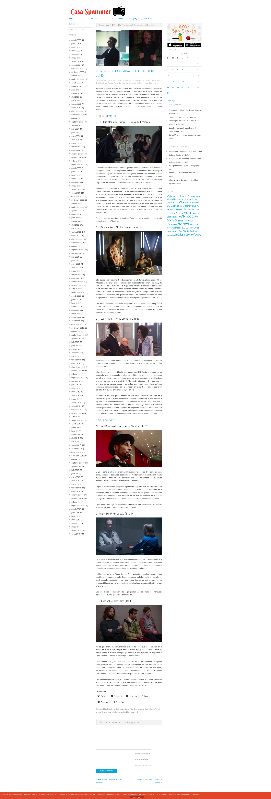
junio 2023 (75, 175)
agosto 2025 (76, 82)
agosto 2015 (76, 509)
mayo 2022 (75, 221)
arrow (169, 202)
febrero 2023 (76, 189)
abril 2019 (75, 352)
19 (178, 81)
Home (107, 25)
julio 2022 (75, 214)
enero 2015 (75, 534)
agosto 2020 (76, 296)
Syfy (137, 712)
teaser (174, 231)
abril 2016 (75, 480)
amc (179, 199)
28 (188, 87)
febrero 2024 (76, 146)
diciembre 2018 (77, 367)
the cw (182, 231)
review (189, 220)
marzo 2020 (76, 313)
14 (188, 75)
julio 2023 (75, 171)
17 (168, 81)
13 (183, 75)
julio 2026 (75, 43)
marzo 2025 (76, 100)
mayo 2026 (75, 50)
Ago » (174, 100)
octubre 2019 (76, 331)
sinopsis (178, 227)
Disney (182, 206)
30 (198, 87)
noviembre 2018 (77, 370)
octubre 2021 (76, 246)
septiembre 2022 (77, 207)
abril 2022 (75, 225)
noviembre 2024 (77, 114)
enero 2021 (75, 278)
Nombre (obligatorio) (142, 753)
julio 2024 (75, 129)
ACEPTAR (136, 797)
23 (198, 81)
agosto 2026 (76, 40)
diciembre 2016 (77, 452)
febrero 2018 (76, 402)
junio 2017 (75, 431)
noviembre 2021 (77, 242)
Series (72, 18)
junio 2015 (75, 516)
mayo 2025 (75, 93)
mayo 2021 (75, 264)
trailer (179, 234)
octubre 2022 (76, 203)
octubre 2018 (76, 374)
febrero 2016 (76, 487)
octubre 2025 (76, 75)
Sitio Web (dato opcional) (143, 765)
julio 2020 (75, 299)
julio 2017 (75, 427)
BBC (104, 709)
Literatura (148, 18)
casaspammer (101, 80)
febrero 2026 (76, 61)
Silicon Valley (153, 83)
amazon (175, 195)
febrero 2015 (76, 530)
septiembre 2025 (77, 79)
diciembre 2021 (77, 239)
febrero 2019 (76, 359)
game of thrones (176, 209)
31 (168, 93)
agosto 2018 (76, 381)
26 (178, 87)
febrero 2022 (76, 232)
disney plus (190, 205)
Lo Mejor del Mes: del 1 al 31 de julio (183, 117)
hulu (197, 209)
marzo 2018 (76, 399)
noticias (192, 215)
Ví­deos (121, 18)
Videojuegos (134, 18)
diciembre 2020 (77, 281)
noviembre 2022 (77, 200)
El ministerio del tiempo (141, 709)
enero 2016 (75, 491)
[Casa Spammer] (97, 11)
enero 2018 (75, 406)
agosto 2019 (76, 338)
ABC (169, 196)
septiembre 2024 (77, 122)
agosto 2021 (76, 253)
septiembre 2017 (77, 420)
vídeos (196, 234)
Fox (198, 206)
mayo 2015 (75, 519)
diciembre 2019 (77, 324)
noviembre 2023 (77, 157)
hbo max (191, 209)
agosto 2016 (76, 466)
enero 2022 (75, 235)
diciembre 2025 (77, 68)
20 (183, 81)
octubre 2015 (76, 502)
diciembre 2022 (77, 196)
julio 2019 (75, 342)
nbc (175, 217)
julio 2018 (75, 384)
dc (198, 202)
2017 (113, 25)
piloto (112, 472)
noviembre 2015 (77, 498)
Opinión (108, 18)
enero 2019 (75, 363)
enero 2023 (75, 193)
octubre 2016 (76, 459)
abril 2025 (75, 97)
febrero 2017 (76, 445)
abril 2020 (75, 310)
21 (188, 81)
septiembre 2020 (77, 292)
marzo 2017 (76, 441)
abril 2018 (75, 395)
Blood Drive (137, 80)
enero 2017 (75, 448)
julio (119, 25)
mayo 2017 (75, 434)
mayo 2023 (75, 178)
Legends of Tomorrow (175, 213)
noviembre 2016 (77, 455)
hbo (159, 709)
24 (168, 87)
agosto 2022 (76, 210)
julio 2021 (75, 257)
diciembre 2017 (77, 409)
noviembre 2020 (77, 285)
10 (168, 75)
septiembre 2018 (77, 377)
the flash (190, 231)
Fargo (116, 83)
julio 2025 (75, 86)
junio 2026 (75, 47)
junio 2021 (75, 260)
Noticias (94, 18)
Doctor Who (156, 80)
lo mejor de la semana (103, 712)
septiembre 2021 (77, 249)
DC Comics (173, 205)
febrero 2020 (76, 317)
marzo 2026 (76, 58)
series (123, 712)
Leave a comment (124, 80)
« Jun (169, 100)
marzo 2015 (76, 527)
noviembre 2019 (77, 328)
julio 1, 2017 (112, 80)
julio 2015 (75, 512)
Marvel (188, 212)
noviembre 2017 (77, 413)
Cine (84, 18)
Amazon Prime (186, 196)
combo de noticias (191, 203)
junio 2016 (75, 473)
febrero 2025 (76, 104)
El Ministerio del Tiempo (104, 83)
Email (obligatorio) (141, 759)
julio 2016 (75, 470)
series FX (194, 224)
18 (173, 81)
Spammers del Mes (188, 228)
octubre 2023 (76, 161)
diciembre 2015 (77, 495)
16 (198, 75)
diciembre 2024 (77, 111)
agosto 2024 (76, 125)
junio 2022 (75, 217)
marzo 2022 (76, 228)
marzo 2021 (76, 271)
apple (184, 199)
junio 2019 (75, 345)
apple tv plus (192, 199)
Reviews (172, 224)
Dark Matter (146, 80)
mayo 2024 (75, 136)
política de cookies (161, 794)
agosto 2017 (76, 423)
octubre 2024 (76, 118)
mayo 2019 (75, 349)
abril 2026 (75, 54)
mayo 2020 (75, 306)
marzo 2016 (76, 484)
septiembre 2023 (77, 164)
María (112, 115)
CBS (177, 203)
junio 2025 (75, 90)
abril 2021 (75, 267)
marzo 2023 (76, 186)
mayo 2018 (75, 391)
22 (193, 81)
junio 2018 (75, 388)
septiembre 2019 (77, 335)
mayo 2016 (75, 477)
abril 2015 (75, 523)
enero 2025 (75, 107)
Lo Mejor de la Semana (127, 83)
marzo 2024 (76, 143)
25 (173, 87)
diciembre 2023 (77, 154)
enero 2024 (75, 150)
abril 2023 (75, 182)
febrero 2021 (76, 274)
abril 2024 (75, 139)
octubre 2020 (76, 288)
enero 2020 (75, 320)
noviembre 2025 (77, 72)
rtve (118, 712)
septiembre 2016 (77, 463)
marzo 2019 (76, 356)
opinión (114, 712)
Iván (111, 420)
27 (183, 87)
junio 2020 (75, 303)
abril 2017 (75, 438)
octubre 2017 (76, 416)
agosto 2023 (76, 168)
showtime (170, 228)
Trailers (188, 234)
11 (173, 75)
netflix (181, 216)
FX (156, 709)
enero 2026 (75, 65)
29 (193, 87)
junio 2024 (75, 132)
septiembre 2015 (77, 505)
